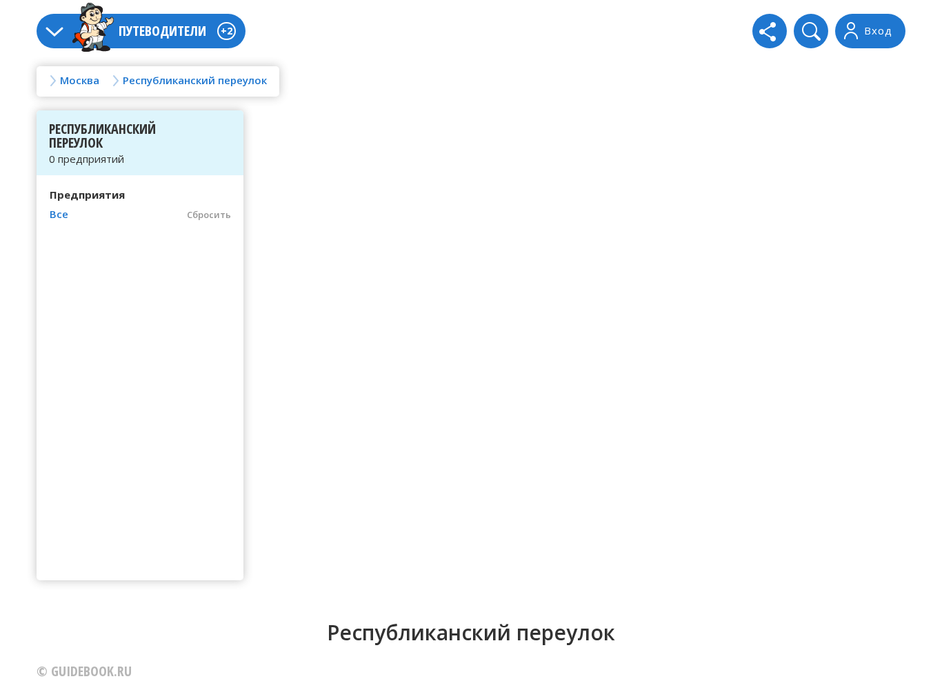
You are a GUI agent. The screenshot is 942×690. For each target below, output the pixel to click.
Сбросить (209, 214)
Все (59, 213)
